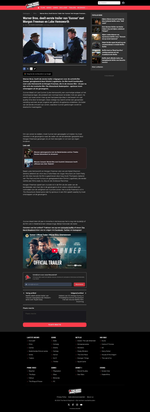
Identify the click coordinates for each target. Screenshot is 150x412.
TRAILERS (72, 8)
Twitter (67, 230)
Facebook (59, 230)
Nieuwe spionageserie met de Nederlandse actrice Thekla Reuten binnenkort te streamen (56, 153)
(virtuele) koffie (67, 228)
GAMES (55, 8)
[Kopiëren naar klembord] (34, 68)
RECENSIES (81, 8)
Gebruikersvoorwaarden (76, 397)
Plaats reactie (54, 325)
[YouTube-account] (81, 405)
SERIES (48, 8)
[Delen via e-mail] (31, 68)
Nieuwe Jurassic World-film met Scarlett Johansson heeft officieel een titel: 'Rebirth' (55, 163)
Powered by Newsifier (75, 408)
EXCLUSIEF (63, 8)
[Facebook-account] (73, 405)
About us (90, 397)
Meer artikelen (97, 67)
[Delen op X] (27, 68)
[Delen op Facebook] (24, 68)
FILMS (43, 8)
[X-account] (69, 405)
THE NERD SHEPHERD (35, 25)
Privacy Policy (61, 397)
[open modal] (123, 3)
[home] (38, 8)
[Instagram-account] (77, 405)
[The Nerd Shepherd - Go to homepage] (32, 3)
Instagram (77, 230)
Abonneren (79, 284)
